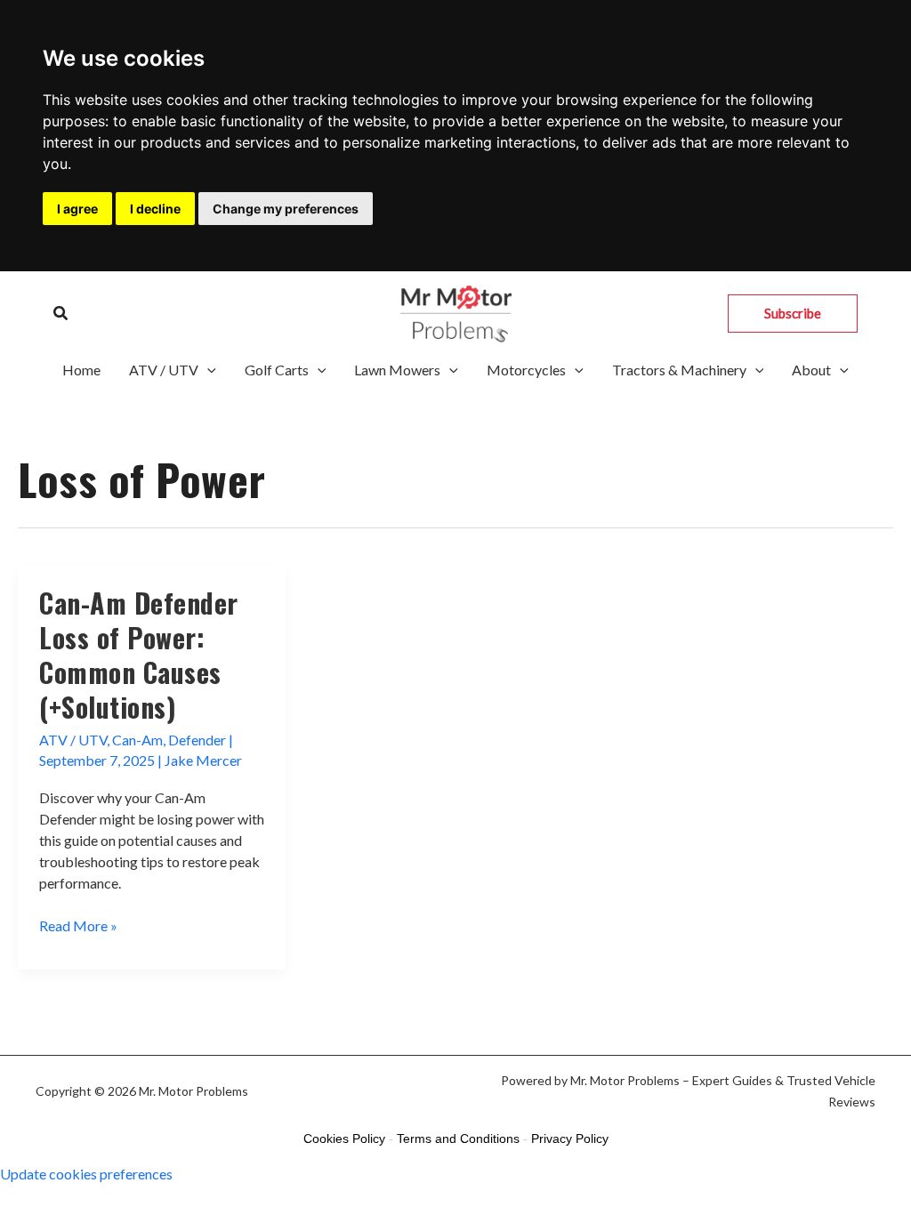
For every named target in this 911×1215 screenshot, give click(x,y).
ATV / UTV (163, 369)
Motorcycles (526, 369)
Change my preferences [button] (286, 208)
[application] (207, 370)
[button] (61, 313)
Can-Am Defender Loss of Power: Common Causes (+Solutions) (138, 655)
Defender (197, 739)
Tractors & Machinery (679, 369)
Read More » (78, 926)
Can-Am (137, 739)
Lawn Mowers (397, 369)
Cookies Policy (344, 1138)
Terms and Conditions (458, 1138)
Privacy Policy (570, 1138)
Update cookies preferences (86, 1173)
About (811, 369)
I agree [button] (77, 208)
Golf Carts (277, 369)
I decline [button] (155, 208)
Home (81, 369)
